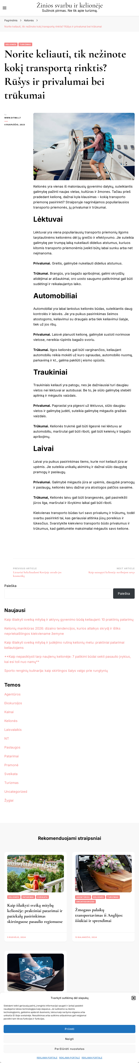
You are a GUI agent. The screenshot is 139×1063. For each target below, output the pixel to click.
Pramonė (11, 765)
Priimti (69, 1029)
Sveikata (11, 774)
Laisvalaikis (13, 730)
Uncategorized (15, 791)
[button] (133, 998)
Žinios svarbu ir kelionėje (70, 5)
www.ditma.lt (12, 118)
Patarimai (11, 756)
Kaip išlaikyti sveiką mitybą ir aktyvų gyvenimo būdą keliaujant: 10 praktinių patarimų (69, 619)
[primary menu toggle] (4, 8)
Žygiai (8, 800)
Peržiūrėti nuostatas (70, 1049)
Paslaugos (12, 747)
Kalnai (9, 712)
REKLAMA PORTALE (47, 1057)
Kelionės (11, 44)
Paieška (10, 586)
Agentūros (12, 694)
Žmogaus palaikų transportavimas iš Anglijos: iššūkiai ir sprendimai (99, 915)
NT (6, 738)
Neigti (69, 1039)
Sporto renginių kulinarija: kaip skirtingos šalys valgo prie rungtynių (56, 670)
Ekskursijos (13, 703)
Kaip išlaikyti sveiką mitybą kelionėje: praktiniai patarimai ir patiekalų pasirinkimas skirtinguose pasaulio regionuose (35, 913)
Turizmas (25, 44)
